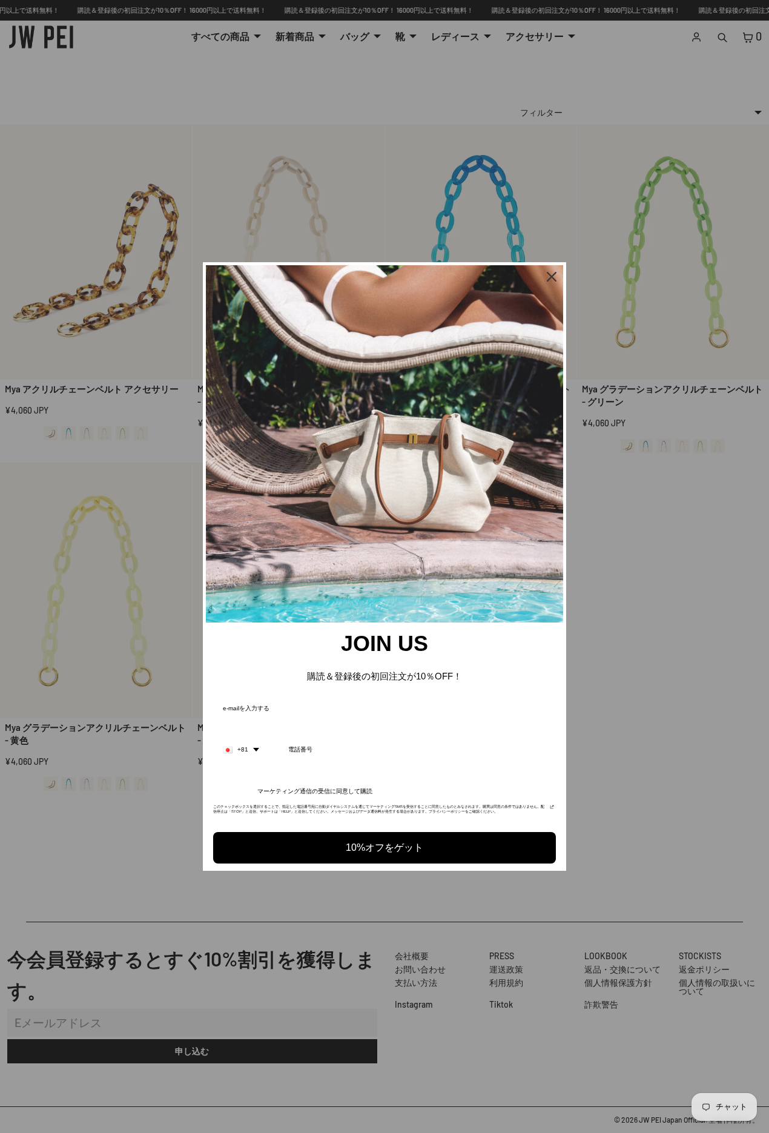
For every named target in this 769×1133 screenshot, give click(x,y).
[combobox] (241, 749)
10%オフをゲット (384, 847)
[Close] (551, 276)
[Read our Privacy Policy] (552, 810)
